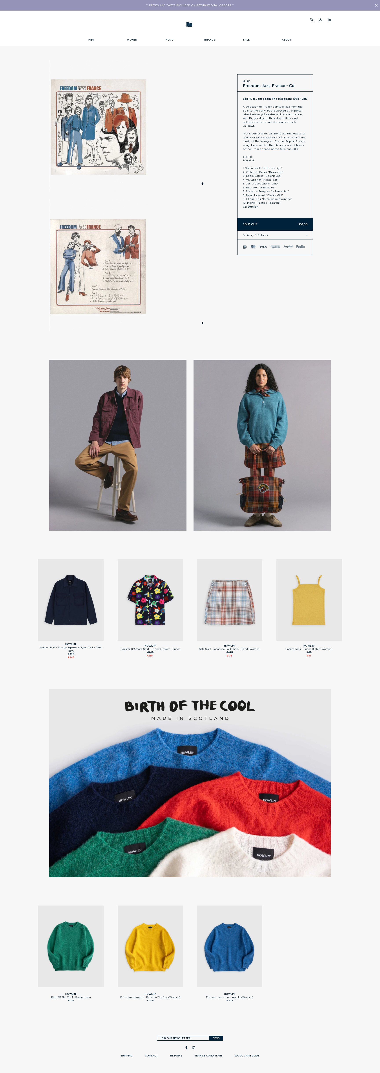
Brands (209, 39)
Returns (176, 1055)
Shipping (127, 1055)
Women (132, 39)
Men (91, 39)
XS (150, 639)
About (286, 39)
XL (77, 639)
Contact (151, 1055)
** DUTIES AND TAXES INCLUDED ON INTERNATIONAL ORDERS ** (190, 5)
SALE (246, 39)
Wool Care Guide (247, 1055)
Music (169, 39)
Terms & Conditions (208, 1055)
